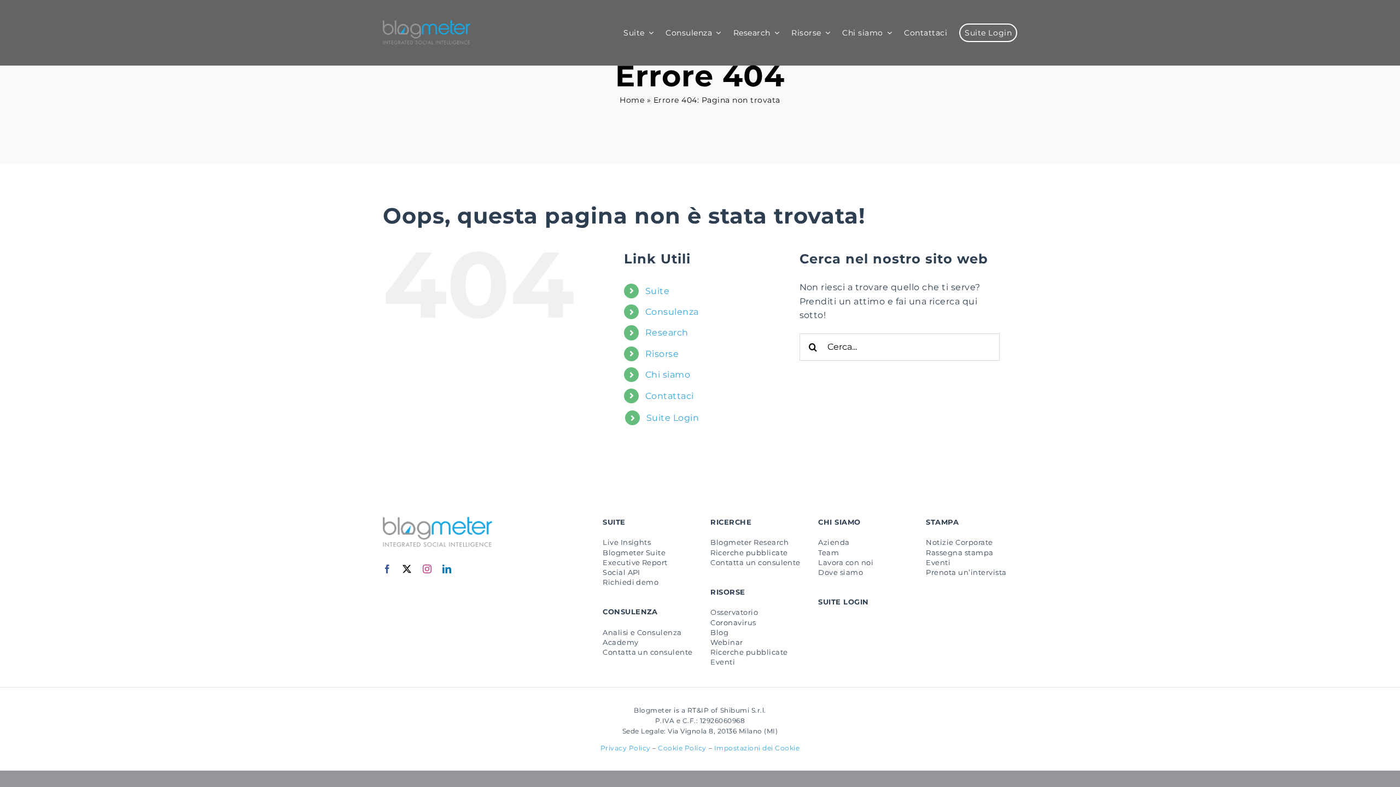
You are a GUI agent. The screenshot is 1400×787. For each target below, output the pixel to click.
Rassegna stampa (959, 552)
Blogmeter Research (749, 542)
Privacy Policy (625, 748)
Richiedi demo (630, 582)
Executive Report (635, 562)
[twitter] (407, 569)
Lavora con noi (845, 562)
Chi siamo (667, 374)
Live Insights (627, 542)
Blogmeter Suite (634, 552)
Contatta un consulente (648, 652)
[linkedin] (447, 569)
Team (828, 552)
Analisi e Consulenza (642, 632)
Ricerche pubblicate (749, 552)
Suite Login (672, 418)
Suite (657, 291)
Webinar (726, 642)
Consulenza (672, 312)
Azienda (833, 542)
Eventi (722, 661)
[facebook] (387, 569)
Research (667, 332)
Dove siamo (840, 572)
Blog (719, 632)
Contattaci (669, 396)
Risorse (662, 354)
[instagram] (427, 569)
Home (632, 100)
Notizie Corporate (959, 542)
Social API (621, 572)
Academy (620, 642)
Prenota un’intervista (966, 572)
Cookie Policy (682, 748)
